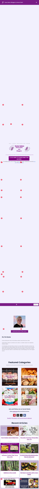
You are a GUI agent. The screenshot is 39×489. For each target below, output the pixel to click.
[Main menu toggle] (36, 2)
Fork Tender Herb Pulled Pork (9, 438)
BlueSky (9, 418)
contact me (15, 411)
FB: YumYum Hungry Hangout (25, 418)
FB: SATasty (14, 418)
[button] (16, 304)
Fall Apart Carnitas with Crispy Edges (29, 474)
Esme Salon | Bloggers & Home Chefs (14, 2)
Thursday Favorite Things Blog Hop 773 (29, 438)
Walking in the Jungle (10, 473)
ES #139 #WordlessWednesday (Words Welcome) (29, 456)
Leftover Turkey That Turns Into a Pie (10, 456)
